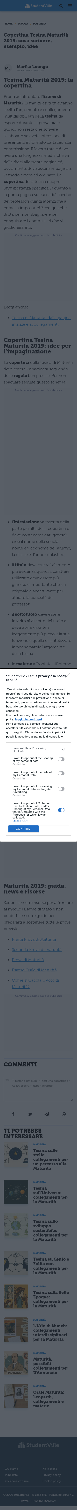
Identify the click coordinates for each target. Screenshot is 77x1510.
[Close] (69, 676)
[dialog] (38, 755)
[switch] (61, 759)
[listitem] (38, 749)
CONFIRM (23, 828)
